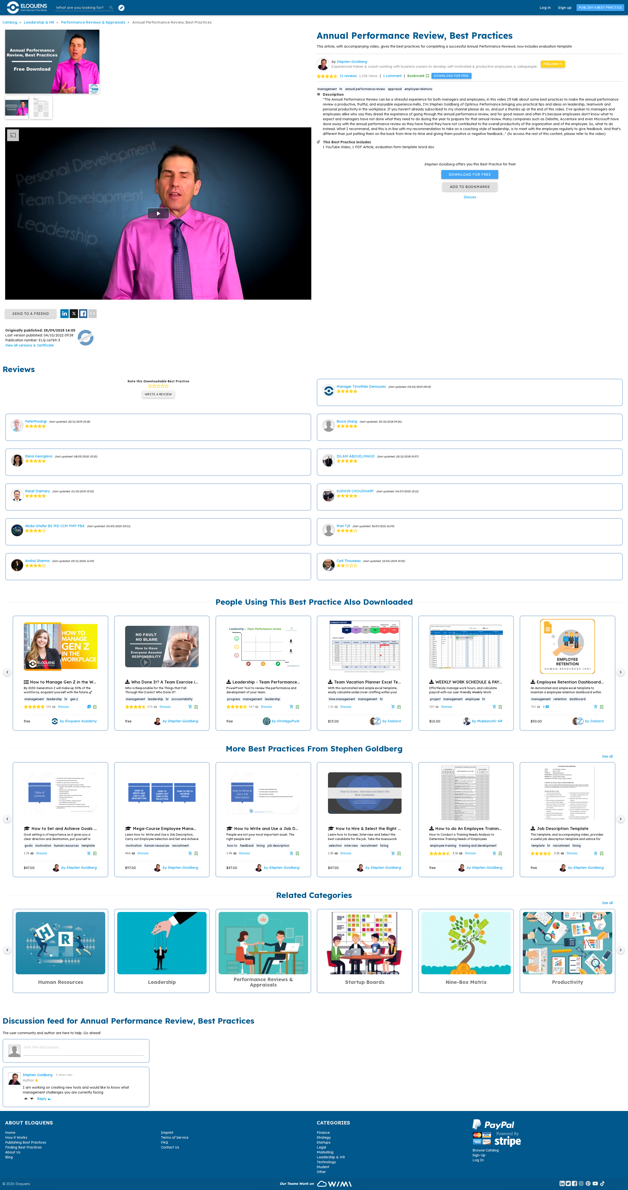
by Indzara (391, 721)
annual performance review (365, 89)
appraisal (395, 89)
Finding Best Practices (23, 1147)
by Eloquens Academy (78, 721)
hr (341, 89)
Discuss (470, 197)
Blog (9, 1157)
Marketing (325, 1152)
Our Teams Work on (297, 1183)
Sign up (565, 7)
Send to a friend (31, 313)
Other (321, 1172)
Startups (323, 1142)
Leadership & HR (331, 1157)
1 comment (392, 76)
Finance (323, 1132)
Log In (478, 1160)
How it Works (16, 1137)
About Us (12, 1152)
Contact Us (170, 1147)
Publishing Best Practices (25, 1142)
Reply (44, 1098)
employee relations (418, 89)
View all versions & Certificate (29, 345)
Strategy (324, 1137)
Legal (321, 1147)
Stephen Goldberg (352, 61)
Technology (326, 1162)
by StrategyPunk (285, 721)
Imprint (167, 1132)
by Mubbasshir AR (486, 721)
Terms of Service (174, 1137)
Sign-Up (478, 1155)
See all (607, 756)
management (327, 89)
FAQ (164, 1142)
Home (10, 1132)
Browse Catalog (485, 1150)
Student (323, 1167)
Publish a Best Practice (600, 7)
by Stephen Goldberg (179, 721)
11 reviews (348, 76)
